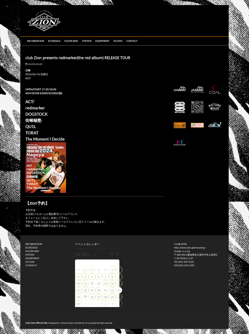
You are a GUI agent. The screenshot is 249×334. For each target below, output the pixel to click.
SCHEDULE (54, 40)
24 (78, 297)
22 (112, 290)
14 (105, 283)
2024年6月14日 (34, 64)
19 (92, 290)
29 (92, 270)
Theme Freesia (66, 323)
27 (98, 297)
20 (98, 290)
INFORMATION (35, 40)
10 (78, 283)
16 (119, 283)
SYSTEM (86, 40)
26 (92, 297)
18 (85, 290)
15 (112, 283)
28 (85, 270)
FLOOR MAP (71, 40)
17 (78, 290)
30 (119, 297)
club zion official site (36, 322)
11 (85, 283)
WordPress (79, 323)
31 (78, 303)
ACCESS (117, 40)
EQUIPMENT (102, 40)
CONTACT (132, 40)
